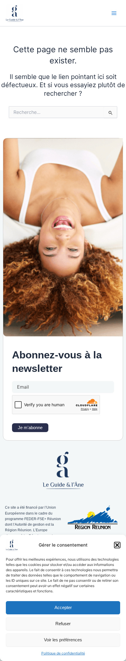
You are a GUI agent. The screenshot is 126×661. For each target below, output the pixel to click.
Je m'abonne (30, 427)
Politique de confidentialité (63, 653)
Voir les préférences (63, 639)
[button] (117, 545)
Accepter (63, 607)
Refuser (63, 623)
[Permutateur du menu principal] (114, 13)
